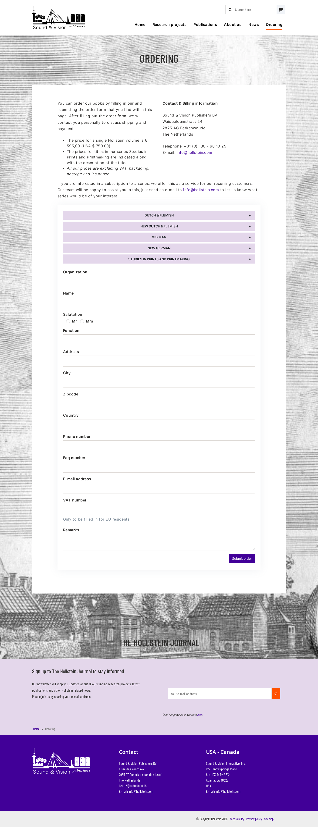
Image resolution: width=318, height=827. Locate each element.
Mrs (89, 321)
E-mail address (77, 479)
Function (71, 330)
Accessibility (237, 819)
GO (275, 694)
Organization (75, 272)
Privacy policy (254, 819)
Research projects (169, 24)
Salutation (72, 314)
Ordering (274, 24)
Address (71, 351)
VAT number (75, 500)
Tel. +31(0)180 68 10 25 (133, 785)
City (67, 373)
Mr (74, 321)
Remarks (71, 530)
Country (70, 415)
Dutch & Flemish (159, 215)
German (159, 237)
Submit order (242, 558)
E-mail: (136, 791)
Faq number (74, 457)
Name (68, 293)
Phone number (77, 436)
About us (232, 24)
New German (159, 248)
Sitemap (269, 819)
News (253, 24)
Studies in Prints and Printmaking (159, 259)
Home (140, 24)
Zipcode (70, 394)
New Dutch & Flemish (159, 226)
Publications (205, 24)
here (199, 715)
